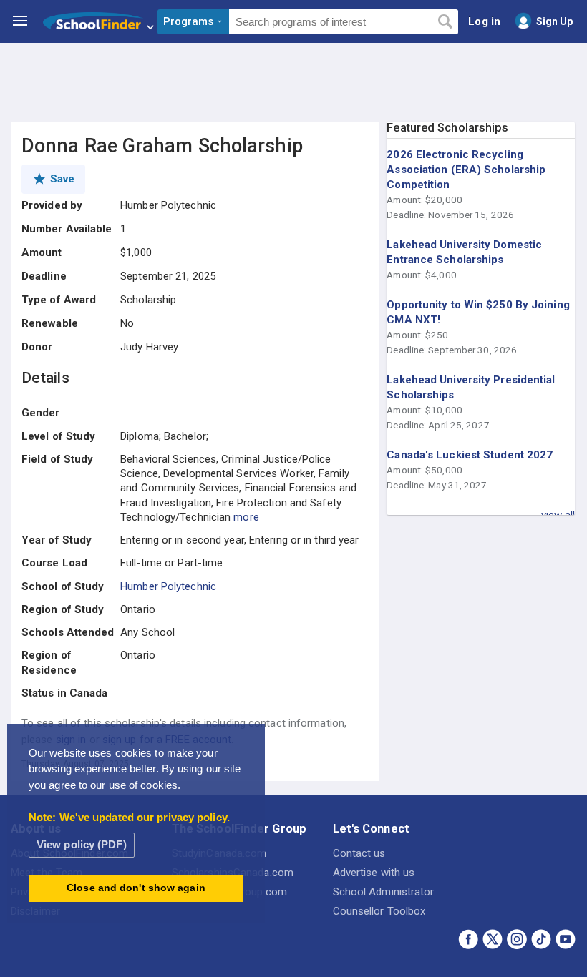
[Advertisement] (293, 82)
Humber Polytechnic (168, 586)
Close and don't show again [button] (136, 888)
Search (445, 22)
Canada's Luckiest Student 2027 (470, 454)
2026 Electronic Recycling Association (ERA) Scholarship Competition (466, 169)
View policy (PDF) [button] (82, 844)
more (245, 517)
